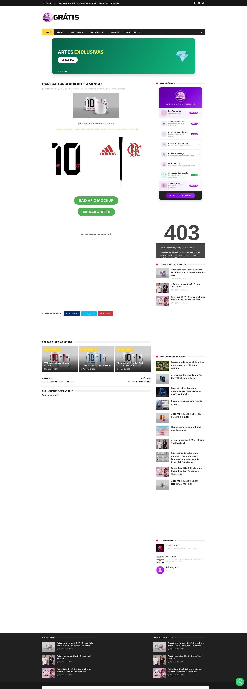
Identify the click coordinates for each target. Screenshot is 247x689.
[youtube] (203, 3)
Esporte (91, 89)
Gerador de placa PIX (109, 3)
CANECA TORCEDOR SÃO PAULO (56, 364)
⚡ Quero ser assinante (180, 195)
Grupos (115, 32)
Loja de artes (132, 32)
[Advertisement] (153, 17)
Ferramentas (97, 32)
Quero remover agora (74, 60)
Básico (60, 32)
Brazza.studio (172, 545)
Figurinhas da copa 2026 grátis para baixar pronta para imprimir (187, 365)
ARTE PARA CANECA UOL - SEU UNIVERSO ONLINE (186, 415)
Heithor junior (172, 567)
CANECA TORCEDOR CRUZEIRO (96, 365)
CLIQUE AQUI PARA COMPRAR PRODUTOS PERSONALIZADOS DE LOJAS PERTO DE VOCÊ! (96, 129)
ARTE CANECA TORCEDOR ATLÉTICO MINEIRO (130, 364)
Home (48, 32)
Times (113, 89)
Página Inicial (48, 3)
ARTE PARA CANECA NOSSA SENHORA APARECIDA (184, 482)
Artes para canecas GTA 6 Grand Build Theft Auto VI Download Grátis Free (188, 272)
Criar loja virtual (66, 3)
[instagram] (199, 3)
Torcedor (121, 89)
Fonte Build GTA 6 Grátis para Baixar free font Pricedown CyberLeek (188, 298)
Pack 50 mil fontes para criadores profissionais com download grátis (186, 391)
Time (107, 89)
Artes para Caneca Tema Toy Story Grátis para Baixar (186, 376)
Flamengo (99, 89)
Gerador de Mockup (86, 3)
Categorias (77, 32)
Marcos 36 (170, 556)
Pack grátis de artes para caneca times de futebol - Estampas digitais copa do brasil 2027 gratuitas (185, 457)
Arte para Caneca (79, 89)
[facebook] (194, 3)
